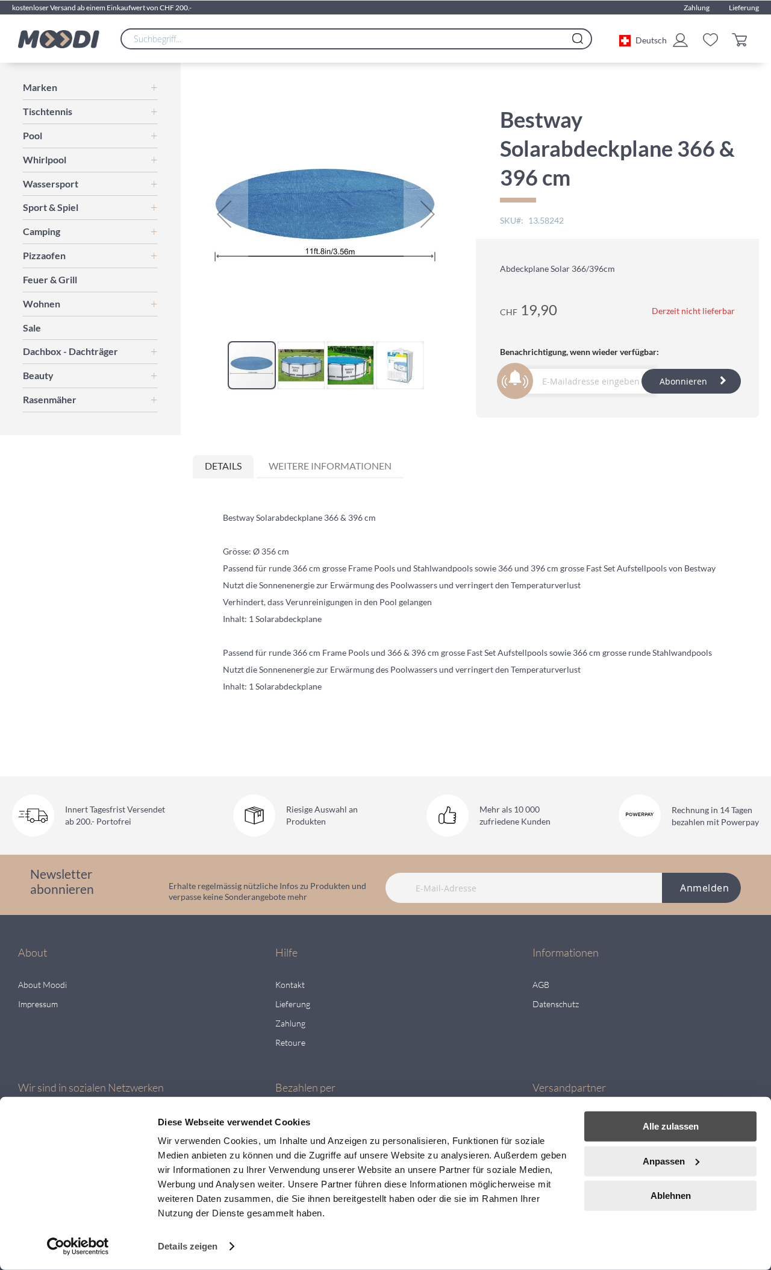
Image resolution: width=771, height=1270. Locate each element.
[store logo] (58, 39)
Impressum (38, 1004)
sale (32, 327)
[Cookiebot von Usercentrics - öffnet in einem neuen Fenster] (78, 1246)
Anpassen (664, 1160)
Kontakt (290, 984)
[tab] (223, 467)
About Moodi (42, 984)
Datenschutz (555, 1004)
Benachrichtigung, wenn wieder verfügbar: (579, 352)
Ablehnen (671, 1195)
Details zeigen (187, 1246)
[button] (643, 39)
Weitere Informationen (330, 465)
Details (223, 465)
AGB (540, 984)
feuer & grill (50, 279)
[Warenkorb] (742, 38)
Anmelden (704, 887)
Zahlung (697, 7)
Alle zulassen (671, 1126)
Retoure (290, 1042)
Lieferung (744, 7)
